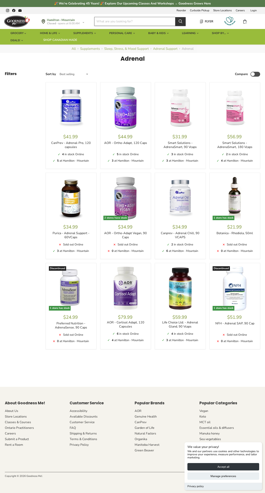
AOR (138, 411)
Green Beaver (144, 450)
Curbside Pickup (199, 10)
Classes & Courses (18, 422)
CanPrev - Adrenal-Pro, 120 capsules (71, 145)
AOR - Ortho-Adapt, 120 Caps (125, 143)
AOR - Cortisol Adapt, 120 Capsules (125, 324)
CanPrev (140, 422)
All (74, 49)
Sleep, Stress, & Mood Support (126, 49)
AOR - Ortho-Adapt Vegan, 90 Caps (125, 235)
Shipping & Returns (83, 433)
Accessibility (78, 411)
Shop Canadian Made (60, 40)
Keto (202, 416)
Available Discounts (84, 416)
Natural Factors (145, 433)
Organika (141, 439)
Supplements (83, 33)
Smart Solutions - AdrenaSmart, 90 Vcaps (180, 145)
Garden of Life (144, 428)
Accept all (223, 466)
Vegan (203, 411)
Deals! (15, 40)
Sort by (51, 74)
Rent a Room (14, 445)
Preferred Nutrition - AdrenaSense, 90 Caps (71, 325)
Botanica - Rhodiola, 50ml (235, 233)
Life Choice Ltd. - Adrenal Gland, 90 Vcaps (180, 324)
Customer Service (82, 422)
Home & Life (49, 33)
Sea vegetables (210, 439)
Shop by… (219, 33)
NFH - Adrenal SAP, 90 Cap (234, 323)
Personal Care (121, 33)
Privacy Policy (79, 445)
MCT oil (204, 422)
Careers (240, 10)
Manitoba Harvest (147, 445)
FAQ (73, 428)
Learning (189, 33)
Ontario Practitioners (19, 428)
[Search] (180, 21)
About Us (11, 411)
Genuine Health (146, 416)
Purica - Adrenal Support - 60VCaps (71, 235)
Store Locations (222, 10)
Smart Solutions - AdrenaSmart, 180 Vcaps (234, 145)
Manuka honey (209, 433)
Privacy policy (195, 486)
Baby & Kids (157, 33)
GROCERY (17, 33)
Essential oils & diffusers (216, 428)
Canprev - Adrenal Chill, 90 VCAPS (180, 235)
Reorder (181, 10)
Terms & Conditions (83, 439)
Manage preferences (223, 476)
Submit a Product (17, 439)
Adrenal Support (165, 49)
